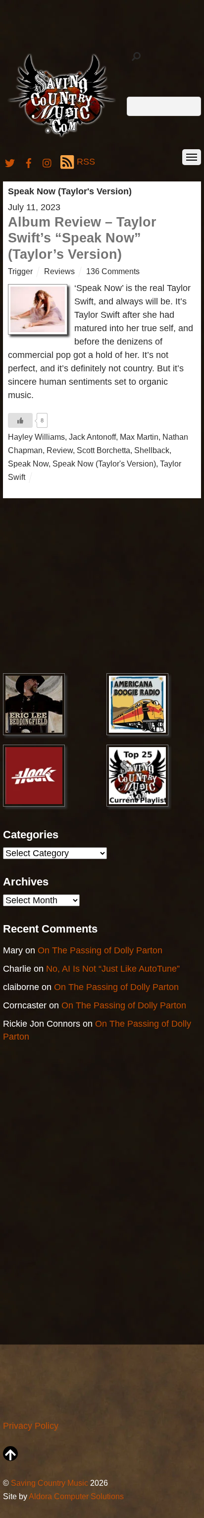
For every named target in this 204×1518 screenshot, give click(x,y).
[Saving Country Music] (61, 136)
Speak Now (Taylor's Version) (104, 463)
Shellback (151, 450)
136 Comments (113, 271)
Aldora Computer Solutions (76, 1496)
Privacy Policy (30, 1426)
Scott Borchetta (103, 450)
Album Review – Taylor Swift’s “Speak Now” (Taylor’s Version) (82, 238)
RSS (86, 162)
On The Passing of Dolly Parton (100, 950)
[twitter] (10, 162)
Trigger (20, 271)
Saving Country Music (49, 1482)
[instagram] (47, 162)
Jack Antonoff (92, 436)
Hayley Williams (36, 436)
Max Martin (139, 436)
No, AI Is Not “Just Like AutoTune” (113, 969)
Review (60, 450)
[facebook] (29, 162)
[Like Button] (20, 420)
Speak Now (28, 463)
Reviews (59, 271)
